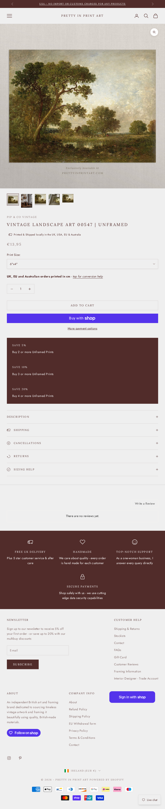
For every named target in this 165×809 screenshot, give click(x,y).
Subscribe (22, 664)
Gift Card (120, 657)
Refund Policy (78, 709)
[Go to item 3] (40, 200)
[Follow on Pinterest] (20, 758)
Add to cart (83, 305)
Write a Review (145, 503)
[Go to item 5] (68, 198)
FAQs (117, 650)
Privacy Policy (78, 731)
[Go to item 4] (54, 200)
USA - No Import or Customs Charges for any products (82, 3)
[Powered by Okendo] (26, 505)
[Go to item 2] (27, 201)
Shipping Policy (79, 716)
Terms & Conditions (82, 738)
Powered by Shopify (107, 779)
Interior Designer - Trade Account (136, 678)
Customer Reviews (126, 664)
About (73, 702)
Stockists (120, 636)
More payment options (82, 328)
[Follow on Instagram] (9, 758)
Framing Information (127, 671)
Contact (119, 643)
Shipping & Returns (127, 629)
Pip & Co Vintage (22, 217)
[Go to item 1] (13, 200)
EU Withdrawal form (82, 723)
